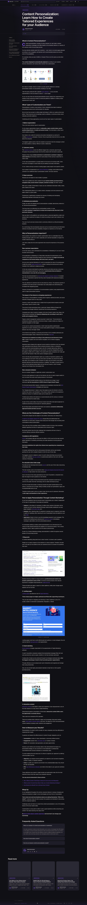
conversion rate (41, 740)
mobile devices (46, 582)
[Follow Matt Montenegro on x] (32, 851)
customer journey (28, 150)
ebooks (38, 721)
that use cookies (36, 457)
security (44, 465)
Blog (48, 903)
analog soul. (21, 903)
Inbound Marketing (43, 169)
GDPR (23, 438)
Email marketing (26, 648)
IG (64, 903)
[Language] (75, 1)
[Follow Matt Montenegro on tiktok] (36, 851)
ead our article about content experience (33, 813)
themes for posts (48, 519)
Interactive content (26, 706)
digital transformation (36, 264)
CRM (27, 515)
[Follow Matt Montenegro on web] (28, 851)
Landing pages (25, 593)
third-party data (36, 509)
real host (51, 334)
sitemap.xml (20, 900)
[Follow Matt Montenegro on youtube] (34, 851)
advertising (29, 137)
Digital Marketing (44, 593)
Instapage (45, 83)
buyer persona (45, 91)
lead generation (34, 642)
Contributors (52, 903)
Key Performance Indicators (33, 767)
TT (71, 903)
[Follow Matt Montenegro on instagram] (30, 851)
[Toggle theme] (78, 1)
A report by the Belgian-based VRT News (32, 418)
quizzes (34, 721)
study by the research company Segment (48, 276)
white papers (29, 721)
